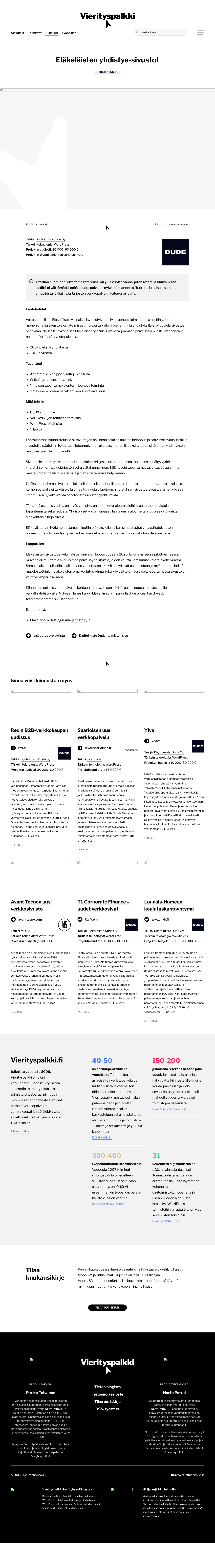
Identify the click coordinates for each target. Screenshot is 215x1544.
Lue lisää (33, 836)
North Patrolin (54, 1408)
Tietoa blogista (107, 1387)
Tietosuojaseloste (107, 1394)
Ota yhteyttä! (39, 1456)
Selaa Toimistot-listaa (166, 1221)
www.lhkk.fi (160, 919)
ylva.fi (156, 741)
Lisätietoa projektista (49, 636)
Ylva (149, 730)
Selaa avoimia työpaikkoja (108, 1204)
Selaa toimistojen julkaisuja (169, 1109)
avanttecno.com (30, 919)
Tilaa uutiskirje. (20, 1131)
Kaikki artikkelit (102, 1137)
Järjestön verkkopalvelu (66, 255)
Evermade (94, 759)
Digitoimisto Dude (52, 1496)
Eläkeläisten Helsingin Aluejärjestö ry (58, 620)
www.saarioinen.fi (98, 748)
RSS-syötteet (107, 1409)
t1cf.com (91, 919)
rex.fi (22, 748)
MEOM (25, 931)
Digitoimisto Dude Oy (51, 239)
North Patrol (158, 1408)
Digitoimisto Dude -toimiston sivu (103, 636)
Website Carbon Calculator (184, 1508)
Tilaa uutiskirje (107, 1307)
